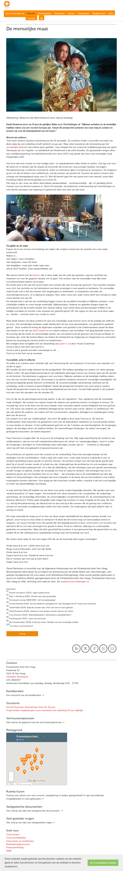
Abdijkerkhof (98, 13)
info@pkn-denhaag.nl (17, 677)
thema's (37, 275)
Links (110, 13)
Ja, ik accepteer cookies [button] (103, 862)
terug (22, 634)
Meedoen (60, 13)
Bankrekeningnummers (18, 844)
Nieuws (31, 13)
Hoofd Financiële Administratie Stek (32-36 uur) (30, 707)
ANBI (9, 851)
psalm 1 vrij (65, 344)
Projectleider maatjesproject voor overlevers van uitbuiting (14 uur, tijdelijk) (44, 710)
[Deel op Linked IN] (76, 649)
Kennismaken (45, 13)
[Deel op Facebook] (94, 649)
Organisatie (83, 13)
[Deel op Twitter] (85, 649)
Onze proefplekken (16, 838)
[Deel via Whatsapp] (103, 649)
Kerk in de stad (12, 13)
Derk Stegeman (41, 331)
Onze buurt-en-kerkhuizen (20, 841)
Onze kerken (12, 834)
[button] (19, 866)
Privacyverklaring (15, 847)
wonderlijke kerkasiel (17, 147)
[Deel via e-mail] (112, 649)
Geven (71, 13)
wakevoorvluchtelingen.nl (75, 582)
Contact (31, 18)
